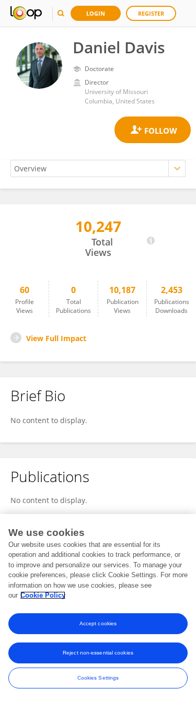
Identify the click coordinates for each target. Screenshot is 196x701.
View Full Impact (56, 338)
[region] (98, 607)
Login (95, 13)
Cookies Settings (98, 678)
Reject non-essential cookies (98, 653)
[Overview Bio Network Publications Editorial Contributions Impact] (98, 168)
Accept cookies (98, 623)
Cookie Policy (42, 595)
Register (151, 13)
